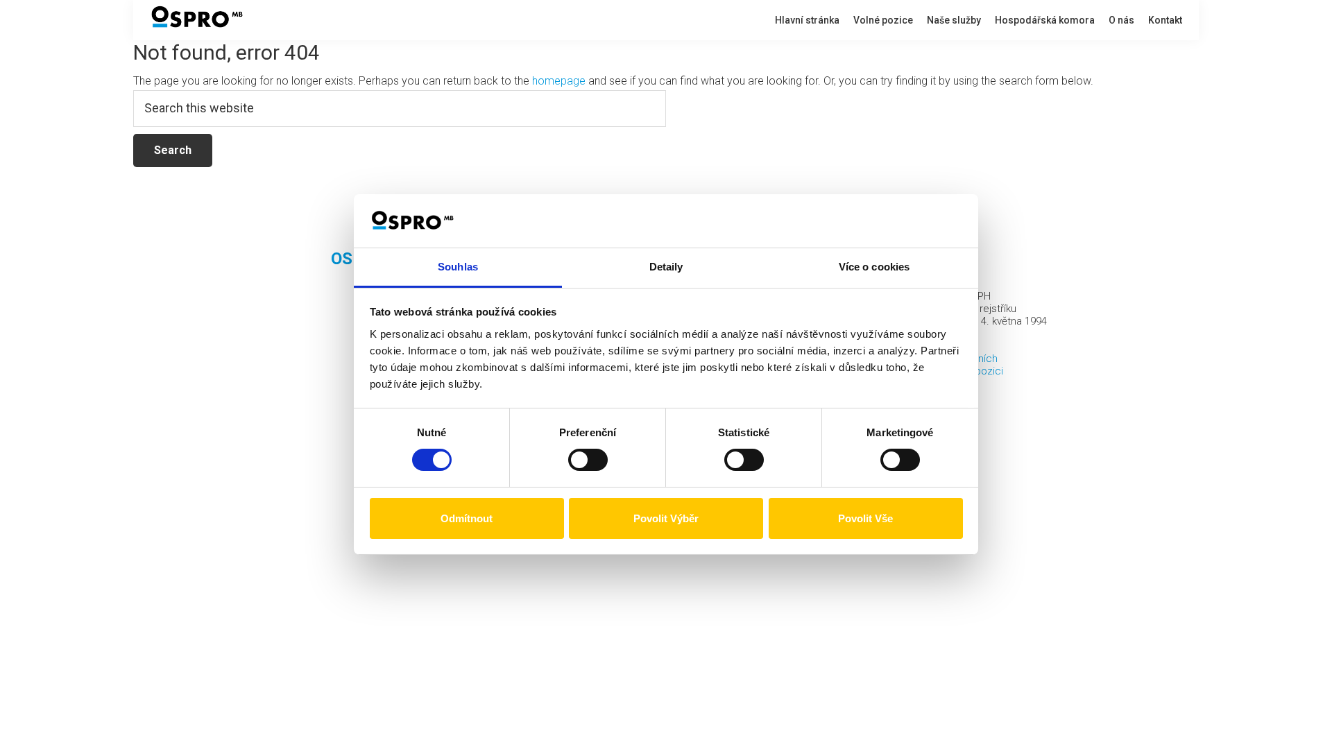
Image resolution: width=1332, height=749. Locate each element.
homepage (559, 80)
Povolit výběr (666, 518)
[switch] (588, 460)
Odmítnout (467, 518)
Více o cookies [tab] (874, 267)
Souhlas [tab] (458, 267)
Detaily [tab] (666, 267)
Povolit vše (865, 518)
